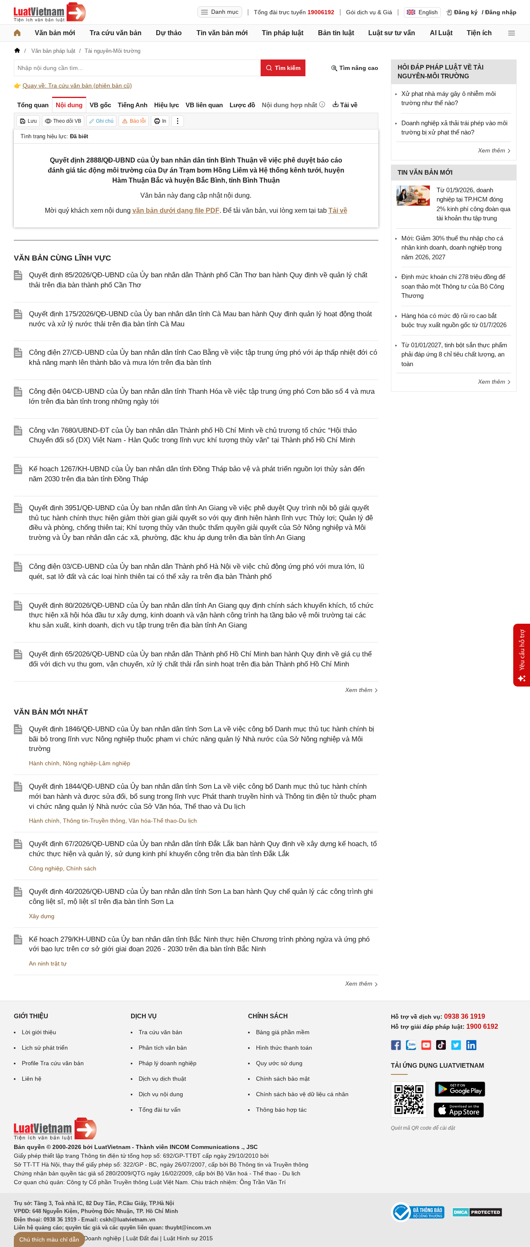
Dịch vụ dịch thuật (162, 1078)
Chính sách (81, 868)
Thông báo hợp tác (281, 1109)
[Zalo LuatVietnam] (411, 1046)
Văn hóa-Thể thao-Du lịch (163, 820)
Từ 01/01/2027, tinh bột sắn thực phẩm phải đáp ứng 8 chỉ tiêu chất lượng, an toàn (454, 354)
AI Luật (441, 32)
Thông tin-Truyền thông (94, 820)
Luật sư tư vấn (391, 32)
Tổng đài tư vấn (160, 1109)
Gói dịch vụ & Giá (369, 12)
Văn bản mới (55, 32)
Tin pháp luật (282, 32)
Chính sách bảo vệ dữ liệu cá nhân (302, 1094)
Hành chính (44, 763)
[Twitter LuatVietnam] (456, 1046)
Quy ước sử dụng (279, 1063)
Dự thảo (169, 32)
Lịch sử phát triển (45, 1047)
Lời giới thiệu (39, 1032)
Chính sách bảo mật (283, 1078)
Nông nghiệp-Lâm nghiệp (96, 763)
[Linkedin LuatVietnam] (471, 1046)
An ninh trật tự (48, 963)
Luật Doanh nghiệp (95, 1238)
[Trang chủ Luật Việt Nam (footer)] (55, 1138)
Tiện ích (479, 32)
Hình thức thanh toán (284, 1047)
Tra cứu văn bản (116, 32)
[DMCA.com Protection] (477, 1215)
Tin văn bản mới (222, 32)
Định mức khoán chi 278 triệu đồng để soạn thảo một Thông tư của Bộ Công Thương (453, 286)
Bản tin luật (336, 32)
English (428, 12)
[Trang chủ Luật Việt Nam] (50, 12)
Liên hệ (31, 1078)
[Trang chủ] (17, 33)
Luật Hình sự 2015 (188, 1238)
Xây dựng (41, 916)
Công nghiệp (46, 868)
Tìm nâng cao (358, 68)
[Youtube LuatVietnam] (426, 1046)
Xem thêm (359, 690)
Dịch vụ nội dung (161, 1094)
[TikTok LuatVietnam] (441, 1046)
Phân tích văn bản (163, 1047)
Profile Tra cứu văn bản (53, 1063)
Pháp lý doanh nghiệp (167, 1063)
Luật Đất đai (142, 1238)
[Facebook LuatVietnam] (396, 1046)
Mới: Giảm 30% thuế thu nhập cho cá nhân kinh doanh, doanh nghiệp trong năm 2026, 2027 (452, 248)
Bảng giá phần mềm (283, 1032)
